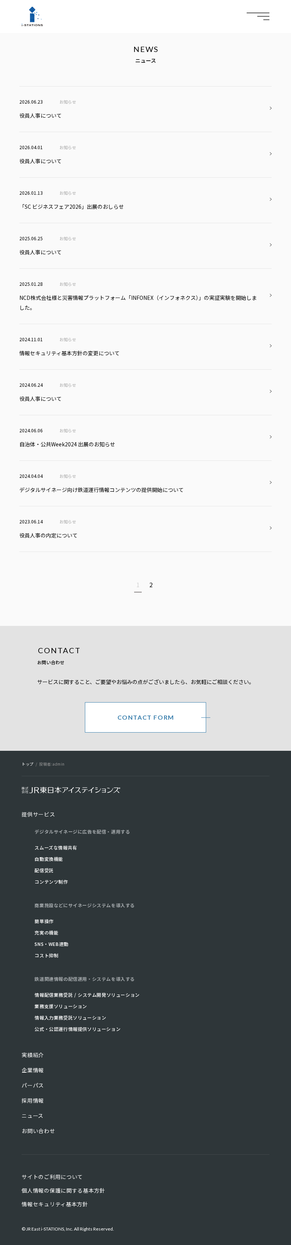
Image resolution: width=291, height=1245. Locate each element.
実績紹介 (33, 1055)
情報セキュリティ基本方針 (55, 1204)
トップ (28, 764)
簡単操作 (43, 921)
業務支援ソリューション (60, 1006)
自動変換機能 (48, 859)
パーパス (33, 1085)
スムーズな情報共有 (55, 847)
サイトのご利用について (52, 1176)
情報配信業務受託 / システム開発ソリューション (86, 994)
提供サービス (38, 814)
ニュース (33, 1115)
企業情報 (33, 1070)
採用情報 (33, 1100)
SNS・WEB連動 (51, 944)
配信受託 (43, 870)
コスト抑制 (46, 955)
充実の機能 (46, 932)
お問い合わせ (38, 1131)
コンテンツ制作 (51, 881)
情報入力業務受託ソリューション (70, 1017)
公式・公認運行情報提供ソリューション (77, 1029)
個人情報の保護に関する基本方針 (63, 1190)
